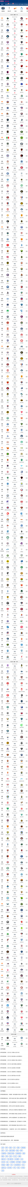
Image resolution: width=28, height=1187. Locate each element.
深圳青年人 (7, 307)
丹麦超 (2, 240)
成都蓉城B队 (8, 199)
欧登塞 (22, 408)
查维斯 (8, 235)
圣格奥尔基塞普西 (7, 474)
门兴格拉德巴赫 (21, 533)
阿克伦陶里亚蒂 (7, 247)
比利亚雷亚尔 (22, 635)
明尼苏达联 (21, 122)
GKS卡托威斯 (8, 647)
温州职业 (21, 193)
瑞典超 (2, 402)
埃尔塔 (22, 1040)
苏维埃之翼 (21, 247)
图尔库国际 (21, 605)
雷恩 (7, 858)
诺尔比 (8, 629)
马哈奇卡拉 (7, 593)
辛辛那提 (7, 56)
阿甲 (2, 804)
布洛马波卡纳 (8, 587)
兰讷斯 (22, 390)
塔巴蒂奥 (7, 1013)
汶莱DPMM (21, 223)
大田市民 (7, 271)
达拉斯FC (21, 110)
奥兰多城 (7, 44)
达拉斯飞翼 (7, 906)
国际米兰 (4, 1159)
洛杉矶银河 (21, 32)
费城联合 (21, 80)
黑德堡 (22, 181)
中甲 (2, 306)
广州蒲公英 (7, 205)
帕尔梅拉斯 (7, 870)
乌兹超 (2, 557)
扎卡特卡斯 (21, 1013)
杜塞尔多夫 (7, 697)
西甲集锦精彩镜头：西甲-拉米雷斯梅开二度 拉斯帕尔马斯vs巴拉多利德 (14, 1117)
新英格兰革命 (8, 912)
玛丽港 (22, 396)
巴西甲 (2, 67)
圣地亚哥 (7, 128)
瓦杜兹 (22, 414)
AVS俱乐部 (21, 235)
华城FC (22, 265)
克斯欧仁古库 (22, 545)
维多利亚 (7, 876)
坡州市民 (21, 295)
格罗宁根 (21, 444)
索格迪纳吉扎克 (21, 557)
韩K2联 (2, 264)
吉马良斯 (7, 575)
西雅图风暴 (21, 906)
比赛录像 (23, 1147)
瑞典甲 (2, 479)
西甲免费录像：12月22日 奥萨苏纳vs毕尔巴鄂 (10, 1075)
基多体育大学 (8, 995)
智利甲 (2, 667)
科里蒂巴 (7, 948)
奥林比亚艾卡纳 (21, 757)
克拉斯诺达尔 (22, 593)
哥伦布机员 (21, 92)
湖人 (8, 1162)
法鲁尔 (22, 474)
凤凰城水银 (7, 116)
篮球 (10, 1147)
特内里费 (7, 894)
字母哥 (22, 1167)
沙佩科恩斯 (7, 936)
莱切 (21, 721)
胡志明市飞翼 (22, 450)
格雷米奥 (21, 864)
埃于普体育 (7, 679)
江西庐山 (21, 199)
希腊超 (2, 714)
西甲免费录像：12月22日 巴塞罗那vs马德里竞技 (10, 1071)
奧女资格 (2, 139)
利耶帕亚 (21, 1046)
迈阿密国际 (7, 62)
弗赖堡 (22, 697)
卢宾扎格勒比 (22, 456)
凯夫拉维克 (7, 751)
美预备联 (2, 1031)
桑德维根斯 (21, 629)
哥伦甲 (2, 983)
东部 (10, 1156)
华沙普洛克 (21, 647)
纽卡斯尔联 (7, 659)
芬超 (2, 396)
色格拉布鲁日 (22, 727)
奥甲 (2, 622)
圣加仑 (22, 569)
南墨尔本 (7, 181)
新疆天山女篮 (8, 229)
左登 (7, 301)
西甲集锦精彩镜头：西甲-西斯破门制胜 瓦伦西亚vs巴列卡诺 (13, 1113)
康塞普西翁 (7, 667)
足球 (3, 1147)
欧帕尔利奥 (7, 924)
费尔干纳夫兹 (8, 557)
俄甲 (2, 467)
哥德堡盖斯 (21, 581)
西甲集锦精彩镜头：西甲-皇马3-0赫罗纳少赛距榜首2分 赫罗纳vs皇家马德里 (14, 1109)
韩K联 (2, 258)
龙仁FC (22, 283)
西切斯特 (21, 86)
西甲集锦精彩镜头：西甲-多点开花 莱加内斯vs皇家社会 (12, 1106)
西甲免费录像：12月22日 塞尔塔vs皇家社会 (9, 1079)
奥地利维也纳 (8, 623)
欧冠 (17, 1150)
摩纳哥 (22, 641)
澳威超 (2, 163)
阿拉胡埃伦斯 (8, 1001)
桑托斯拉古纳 (22, 98)
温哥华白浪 (7, 110)
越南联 (2, 449)
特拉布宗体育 (8, 703)
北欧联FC (21, 480)
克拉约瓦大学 (8, 653)
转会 (18, 1167)
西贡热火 (7, 450)
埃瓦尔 (8, 617)
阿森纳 (3, 1164)
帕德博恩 (21, 673)
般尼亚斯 (7, 551)
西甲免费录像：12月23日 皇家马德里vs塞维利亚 (10, 1064)
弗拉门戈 (21, 68)
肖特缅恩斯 (7, 533)
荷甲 (2, 252)
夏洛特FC (7, 38)
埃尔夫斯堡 (21, 402)
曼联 (20, 1156)
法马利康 (21, 769)
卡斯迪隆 (7, 763)
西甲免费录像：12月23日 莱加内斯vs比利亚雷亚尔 (11, 1056)
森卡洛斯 (21, 1001)
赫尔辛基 (7, 426)
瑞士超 (2, 413)
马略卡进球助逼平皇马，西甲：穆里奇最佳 (9, 1140)
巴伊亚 (22, 876)
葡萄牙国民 (21, 575)
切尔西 (3, 1162)
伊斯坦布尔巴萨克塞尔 (21, 703)
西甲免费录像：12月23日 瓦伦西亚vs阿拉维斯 (10, 1067)
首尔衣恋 (7, 295)
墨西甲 (2, 1013)
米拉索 (22, 930)
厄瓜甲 (2, 995)
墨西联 (2, 26)
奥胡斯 (8, 408)
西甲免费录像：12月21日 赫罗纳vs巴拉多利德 (10, 1087)
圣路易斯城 (7, 74)
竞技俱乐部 (7, 1007)
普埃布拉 (7, 98)
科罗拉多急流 (22, 128)
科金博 (22, 667)
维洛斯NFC (21, 715)
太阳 (3, 1170)
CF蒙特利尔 (8, 32)
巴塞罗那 (21, 882)
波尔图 (8, 888)
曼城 (3, 1156)
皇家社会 (4, 1167)
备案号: (8, 1183)
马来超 (2, 223)
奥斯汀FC (7, 80)
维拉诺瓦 (21, 924)
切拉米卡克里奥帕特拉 (7, 757)
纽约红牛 (7, 50)
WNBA (2, 20)
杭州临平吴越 (8, 211)
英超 (2, 485)
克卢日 (8, 822)
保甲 (2, 691)
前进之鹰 (7, 253)
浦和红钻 (21, 289)
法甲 (2, 491)
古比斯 (8, 396)
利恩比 (22, 563)
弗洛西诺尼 (7, 733)
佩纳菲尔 (7, 462)
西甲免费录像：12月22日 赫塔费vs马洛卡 (9, 1083)
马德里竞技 (7, 635)
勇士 (23, 1164)
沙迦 (7, 739)
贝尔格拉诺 (7, 900)
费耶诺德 (21, 599)
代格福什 (21, 587)
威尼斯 (8, 721)
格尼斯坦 (21, 426)
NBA (14, 1147)
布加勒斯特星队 (21, 822)
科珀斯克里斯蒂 (7, 86)
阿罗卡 (22, 888)
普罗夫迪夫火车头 (7, 1040)
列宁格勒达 (7, 468)
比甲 (2, 336)
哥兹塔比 (7, 828)
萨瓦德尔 (21, 763)
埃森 (7, 685)
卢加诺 (8, 569)
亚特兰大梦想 (22, 116)
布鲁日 (8, 727)
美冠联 (2, 151)
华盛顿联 (21, 38)
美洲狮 (8, 1019)
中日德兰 (7, 390)
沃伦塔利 (21, 653)
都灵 (7, 852)
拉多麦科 (7, 456)
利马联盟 (21, 918)
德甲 (21, 1150)
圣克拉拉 (7, 769)
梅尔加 (8, 918)
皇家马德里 (12, 1150)
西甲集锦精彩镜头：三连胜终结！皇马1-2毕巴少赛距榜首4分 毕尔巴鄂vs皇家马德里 (14, 1129)
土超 (2, 679)
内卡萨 (22, 1019)
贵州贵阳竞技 (22, 205)
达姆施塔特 (21, 527)
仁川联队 (21, 259)
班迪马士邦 (7, 545)
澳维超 (2, 181)
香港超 (2, 187)
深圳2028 (7, 217)
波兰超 (2, 455)
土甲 (2, 545)
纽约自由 (7, 20)
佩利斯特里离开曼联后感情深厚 (7, 1136)
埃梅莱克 (21, 995)
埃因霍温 (7, 444)
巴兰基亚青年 (8, 1025)
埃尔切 (8, 882)
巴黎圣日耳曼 (22, 858)
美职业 (2, 32)
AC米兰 (22, 852)
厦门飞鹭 (7, 193)
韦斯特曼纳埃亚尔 (21, 751)
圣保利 (22, 685)
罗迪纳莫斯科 (22, 438)
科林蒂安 (21, 948)
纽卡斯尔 (10, 1167)
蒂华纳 (22, 26)
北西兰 (22, 241)
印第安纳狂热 (22, 20)
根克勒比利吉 (22, 828)
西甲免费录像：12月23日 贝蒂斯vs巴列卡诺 (9, 1052)
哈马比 (8, 581)
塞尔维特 (21, 611)
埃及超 (2, 756)
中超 (2, 324)
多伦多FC (21, 62)
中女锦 (2, 229)
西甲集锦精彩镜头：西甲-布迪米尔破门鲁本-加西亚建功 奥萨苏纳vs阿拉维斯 (14, 1098)
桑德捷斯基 (7, 241)
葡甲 (2, 234)
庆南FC (22, 277)
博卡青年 (21, 1007)
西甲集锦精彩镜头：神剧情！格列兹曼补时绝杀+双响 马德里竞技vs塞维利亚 (14, 1094)
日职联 (2, 288)
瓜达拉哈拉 (7, 26)
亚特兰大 (7, 846)
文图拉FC (7, 1031)
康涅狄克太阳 (22, 104)
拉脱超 (2, 1045)
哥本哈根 (21, 709)
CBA (11, 1164)
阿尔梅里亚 (21, 894)
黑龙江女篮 (21, 229)
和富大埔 (21, 187)
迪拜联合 (21, 551)
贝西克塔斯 (21, 840)
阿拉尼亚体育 (8, 840)
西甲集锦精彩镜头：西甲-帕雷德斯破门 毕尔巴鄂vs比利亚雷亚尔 (14, 1102)
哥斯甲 (2, 1001)
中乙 (2, 193)
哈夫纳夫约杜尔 (21, 745)
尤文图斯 (21, 733)
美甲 (2, 85)
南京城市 (21, 307)
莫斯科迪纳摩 (8, 438)
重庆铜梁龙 (7, 432)
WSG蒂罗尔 (22, 623)
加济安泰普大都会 (21, 679)
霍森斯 (8, 563)
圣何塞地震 (7, 122)
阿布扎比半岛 (22, 739)
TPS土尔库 (7, 605)
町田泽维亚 (7, 289)
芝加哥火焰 (21, 50)
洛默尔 (8, 539)
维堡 (7, 709)
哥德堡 (8, 402)
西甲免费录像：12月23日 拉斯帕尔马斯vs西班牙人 (11, 1060)
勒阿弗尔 (7, 641)
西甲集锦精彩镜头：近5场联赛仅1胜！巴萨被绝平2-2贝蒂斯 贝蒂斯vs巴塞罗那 (14, 1121)
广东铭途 (21, 211)
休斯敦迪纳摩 (22, 74)
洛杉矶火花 (7, 104)
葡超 (2, 575)
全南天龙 (7, 265)
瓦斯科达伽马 (22, 870)
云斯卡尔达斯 (22, 1025)
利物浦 (22, 659)
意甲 (2, 720)
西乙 (2, 616)
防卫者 (22, 900)
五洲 (22, 1159)
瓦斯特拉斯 (7, 420)
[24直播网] (4, 1)
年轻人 (8, 414)
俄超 (2, 246)
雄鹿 (8, 1164)
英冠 (2, 318)
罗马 (15, 1167)
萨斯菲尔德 (21, 942)
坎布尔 (8, 599)
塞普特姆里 (7, 691)
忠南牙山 (7, 283)
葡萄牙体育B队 (21, 462)
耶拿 (7, 527)
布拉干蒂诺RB (8, 864)
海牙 (21, 253)
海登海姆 (21, 301)
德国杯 (2, 300)
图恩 (7, 611)
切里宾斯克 (21, 468)
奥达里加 (7, 1046)
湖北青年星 (21, 217)
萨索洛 (22, 846)
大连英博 (21, 432)
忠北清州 (7, 277)
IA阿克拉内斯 (8, 745)
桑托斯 (8, 930)
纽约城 (22, 912)
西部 (24, 1153)
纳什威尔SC (8, 92)
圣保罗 (22, 936)
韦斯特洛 (21, 539)
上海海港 (7, 384)
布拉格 (8, 480)
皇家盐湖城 (21, 44)
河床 (7, 942)
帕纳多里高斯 (8, 834)
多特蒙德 (12, 1162)
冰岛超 (2, 744)
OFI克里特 (7, 715)
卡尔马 (22, 420)
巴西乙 (2, 923)
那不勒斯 (18, 1162)
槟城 (7, 223)
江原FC (22, 271)
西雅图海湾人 (22, 56)
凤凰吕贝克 (7, 673)
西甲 (2, 634)
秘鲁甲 (2, 917)
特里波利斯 (21, 834)
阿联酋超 (2, 551)
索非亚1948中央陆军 (22, 691)
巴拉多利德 (21, 617)
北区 (7, 187)
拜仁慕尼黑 (10, 1159)
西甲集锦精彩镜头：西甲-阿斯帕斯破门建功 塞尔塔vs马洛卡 (13, 1125)
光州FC (8, 259)
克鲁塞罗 (7, 68)
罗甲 (2, 473)
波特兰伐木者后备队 (22, 1031)
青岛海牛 (21, 384)
